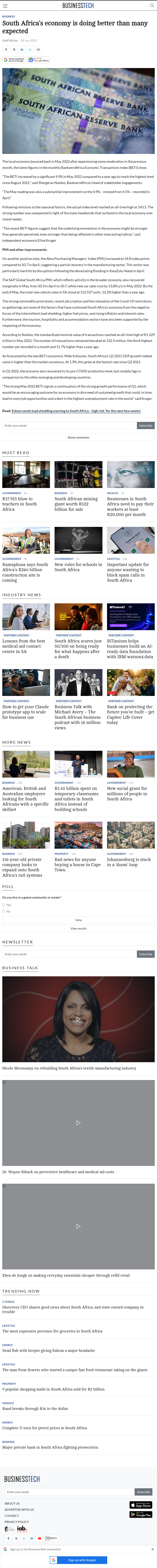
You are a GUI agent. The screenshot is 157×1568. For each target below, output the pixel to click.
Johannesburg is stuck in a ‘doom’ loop (129, 862)
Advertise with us (19, 1509)
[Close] (152, 1549)
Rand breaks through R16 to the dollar (35, 1408)
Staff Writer (10, 40)
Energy (7, 1345)
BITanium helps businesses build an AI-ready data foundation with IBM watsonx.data (130, 649)
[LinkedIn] (22, 49)
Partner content (16, 635)
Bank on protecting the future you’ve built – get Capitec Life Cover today (130, 714)
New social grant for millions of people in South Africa (127, 794)
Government (11, 493)
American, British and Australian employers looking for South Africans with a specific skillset (25, 799)
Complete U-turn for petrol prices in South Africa (44, 1428)
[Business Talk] (51, 1538)
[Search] (152, 5)
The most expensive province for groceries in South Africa (52, 1331)
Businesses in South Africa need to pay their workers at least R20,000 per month (130, 506)
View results (78, 928)
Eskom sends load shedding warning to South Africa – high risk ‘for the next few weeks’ (76, 411)
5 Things (8, 1301)
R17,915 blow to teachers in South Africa (19, 504)
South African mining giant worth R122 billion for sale (76, 504)
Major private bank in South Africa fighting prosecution (50, 1447)
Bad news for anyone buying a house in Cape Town (78, 865)
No (8, 911)
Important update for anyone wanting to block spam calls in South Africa (128, 572)
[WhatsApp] (30, 49)
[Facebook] (6, 49)
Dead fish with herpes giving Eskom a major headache (48, 1350)
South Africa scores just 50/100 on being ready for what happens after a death (78, 649)
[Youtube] (39, 1538)
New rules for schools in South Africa (78, 567)
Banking (8, 1441)
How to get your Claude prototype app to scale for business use (25, 712)
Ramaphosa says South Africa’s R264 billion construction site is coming (25, 572)
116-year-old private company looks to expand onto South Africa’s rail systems (22, 867)
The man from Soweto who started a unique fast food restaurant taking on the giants (74, 1370)
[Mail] (38, 49)
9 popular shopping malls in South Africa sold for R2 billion (53, 1389)
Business (8, 16)
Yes (8, 905)
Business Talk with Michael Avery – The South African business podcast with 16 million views (78, 717)
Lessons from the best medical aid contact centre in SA (23, 646)
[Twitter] (14, 49)
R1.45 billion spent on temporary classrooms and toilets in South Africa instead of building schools (76, 799)
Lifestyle (113, 558)
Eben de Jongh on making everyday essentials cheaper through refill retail (66, 1275)
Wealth (112, 493)
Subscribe (145, 425)
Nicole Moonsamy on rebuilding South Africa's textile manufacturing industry (69, 1068)
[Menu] (5, 6)
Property (61, 853)
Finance (8, 1403)
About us (12, 1503)
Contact (12, 1515)
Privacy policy (17, 1522)
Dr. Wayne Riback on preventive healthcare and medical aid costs (58, 1172)
